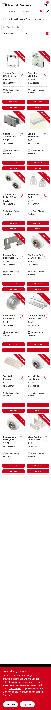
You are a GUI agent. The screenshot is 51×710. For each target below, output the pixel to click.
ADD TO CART (13, 102)
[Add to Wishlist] (21, 74)
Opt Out (27, 704)
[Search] (41, 11)
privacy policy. (15, 688)
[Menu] (4, 4)
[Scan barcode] (47, 11)
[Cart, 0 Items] (45, 4)
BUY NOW (13, 107)
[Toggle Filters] (47, 33)
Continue (10, 704)
